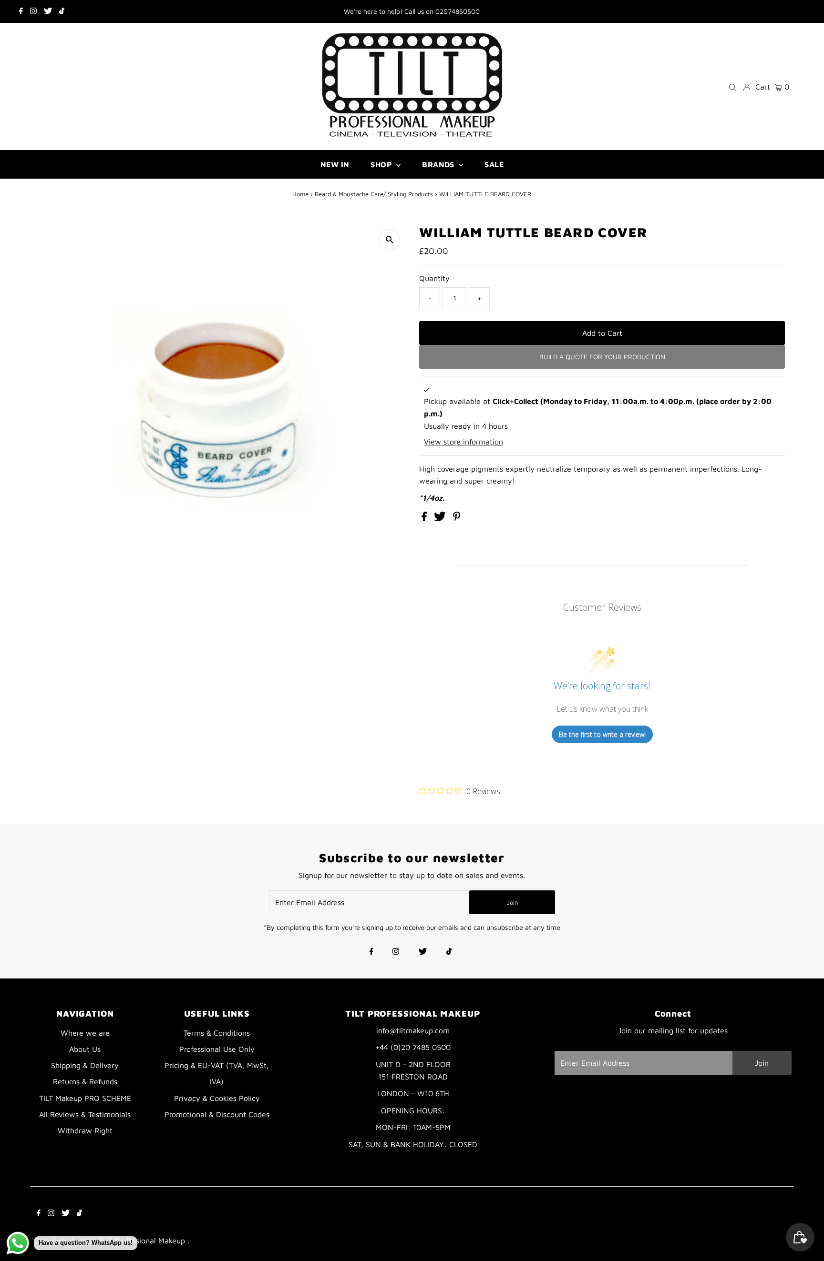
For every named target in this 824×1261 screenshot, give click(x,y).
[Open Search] (732, 86)
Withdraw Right (85, 1130)
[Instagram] (33, 11)
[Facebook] (21, 11)
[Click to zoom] (389, 240)
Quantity (434, 278)
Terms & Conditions (217, 1033)
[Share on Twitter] (441, 518)
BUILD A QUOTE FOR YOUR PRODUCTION (602, 357)
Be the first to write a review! (602, 734)
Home (300, 194)
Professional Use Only (217, 1049)
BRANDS (439, 164)
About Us (85, 1049)
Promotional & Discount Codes (217, 1114)
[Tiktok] (62, 11)
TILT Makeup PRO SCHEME (85, 1098)
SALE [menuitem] (494, 164)
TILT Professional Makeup (142, 1240)
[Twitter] (47, 11)
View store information (463, 441)
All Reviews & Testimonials (85, 1114)
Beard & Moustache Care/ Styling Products (374, 194)
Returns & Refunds (85, 1081)
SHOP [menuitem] (382, 164)
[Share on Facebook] (425, 518)
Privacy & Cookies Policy (217, 1098)
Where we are (85, 1033)
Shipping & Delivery (85, 1065)
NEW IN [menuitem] (334, 164)
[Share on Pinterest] (457, 518)
